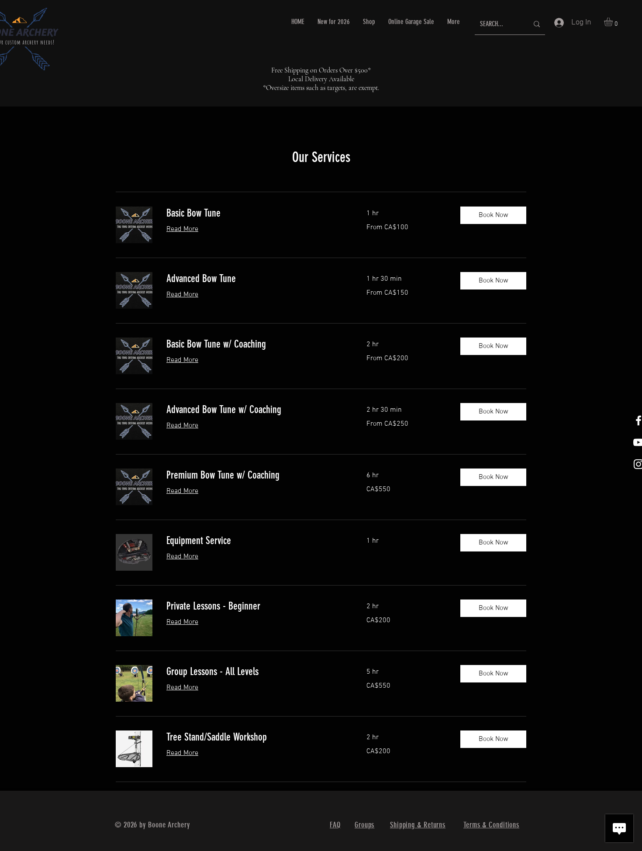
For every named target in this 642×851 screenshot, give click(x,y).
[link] (255, 214)
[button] (613, 21)
